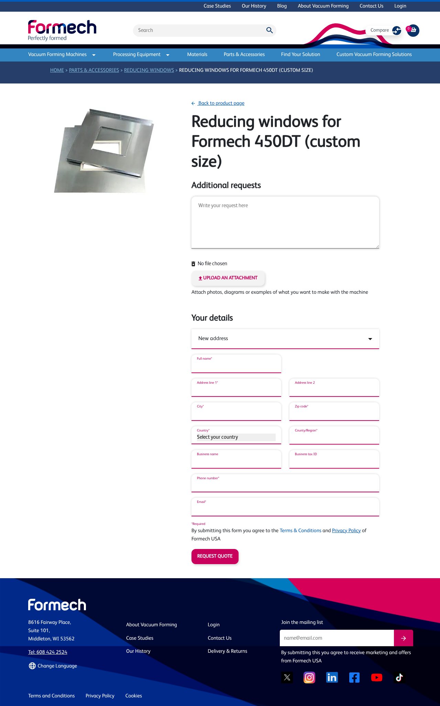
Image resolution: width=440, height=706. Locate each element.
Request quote (215, 556)
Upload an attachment (229, 278)
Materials (197, 54)
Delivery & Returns (228, 651)
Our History (254, 6)
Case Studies (217, 6)
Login (400, 6)
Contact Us (371, 6)
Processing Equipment (137, 54)
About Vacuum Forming (323, 6)
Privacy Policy (346, 531)
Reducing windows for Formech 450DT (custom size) (246, 70)
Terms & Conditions (300, 531)
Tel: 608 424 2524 (47, 652)
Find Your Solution (300, 54)
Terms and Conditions (51, 696)
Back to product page (220, 103)
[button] (73, 666)
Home (57, 70)
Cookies (133, 696)
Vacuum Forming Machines (57, 54)
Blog (282, 6)
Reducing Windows (149, 70)
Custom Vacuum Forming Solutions (374, 54)
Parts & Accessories (244, 54)
